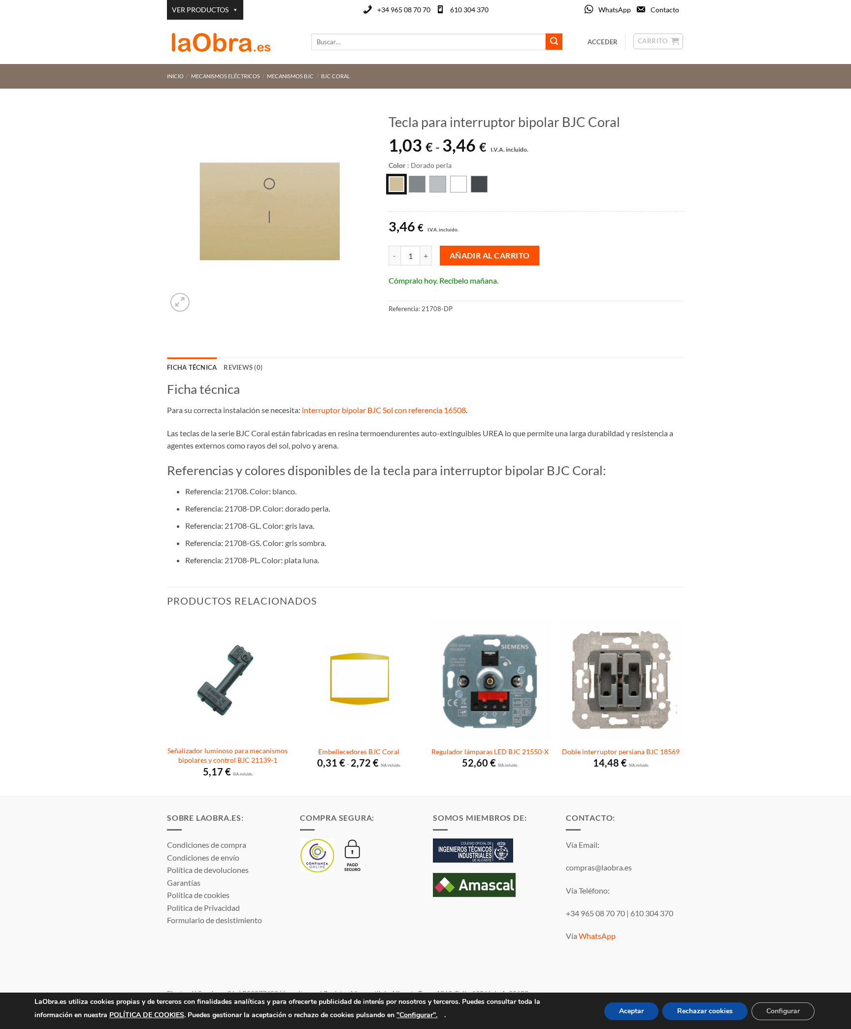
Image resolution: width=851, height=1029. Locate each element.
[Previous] (167, 706)
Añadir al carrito (490, 255)
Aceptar (631, 1011)
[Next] (681, 706)
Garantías (183, 882)
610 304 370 (469, 9)
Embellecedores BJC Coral (358, 751)
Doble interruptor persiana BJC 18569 (621, 751)
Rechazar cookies (705, 1011)
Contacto (665, 9)
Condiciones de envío (203, 857)
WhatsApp (614, 9)
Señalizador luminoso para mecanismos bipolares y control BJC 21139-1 (227, 755)
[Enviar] (554, 41)
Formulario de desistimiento (214, 920)
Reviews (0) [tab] (243, 367)
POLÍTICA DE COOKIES (146, 1014)
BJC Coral (335, 76)
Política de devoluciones (208, 869)
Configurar (783, 1011)
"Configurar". (416, 1014)
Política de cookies (198, 895)
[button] (180, 302)
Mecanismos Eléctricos (225, 76)
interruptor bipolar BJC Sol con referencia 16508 (384, 410)
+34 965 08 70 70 (403, 9)
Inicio (175, 76)
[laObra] (231, 42)
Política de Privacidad (203, 907)
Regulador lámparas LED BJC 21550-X (490, 751)
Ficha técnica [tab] (192, 367)
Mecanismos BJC (290, 76)
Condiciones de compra (206, 844)
